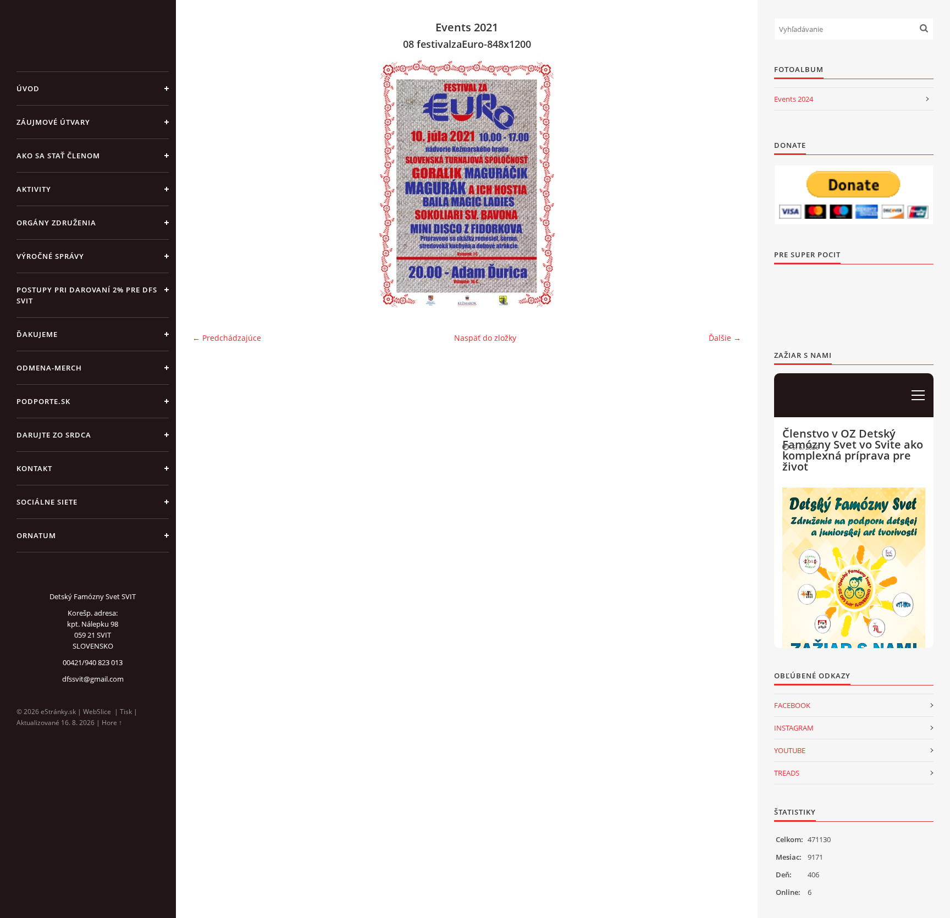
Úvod (28, 88)
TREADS (786, 773)
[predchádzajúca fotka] (210, 181)
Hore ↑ (112, 722)
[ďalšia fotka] (723, 181)
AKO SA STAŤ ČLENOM (58, 156)
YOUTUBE (789, 750)
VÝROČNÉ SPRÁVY (50, 256)
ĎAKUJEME (37, 334)
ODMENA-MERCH (49, 368)
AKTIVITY (33, 189)
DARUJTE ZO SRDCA (53, 435)
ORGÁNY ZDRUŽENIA (56, 223)
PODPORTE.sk (43, 401)
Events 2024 (793, 99)
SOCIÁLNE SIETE (47, 502)
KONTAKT (34, 468)
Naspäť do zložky (485, 338)
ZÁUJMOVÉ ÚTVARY (53, 122)
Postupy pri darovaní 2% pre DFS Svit (86, 295)
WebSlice (97, 711)
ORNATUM (36, 535)
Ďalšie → (725, 338)
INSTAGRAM (794, 728)
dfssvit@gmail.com (93, 679)
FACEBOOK (792, 705)
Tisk (126, 711)
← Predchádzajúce (226, 338)
